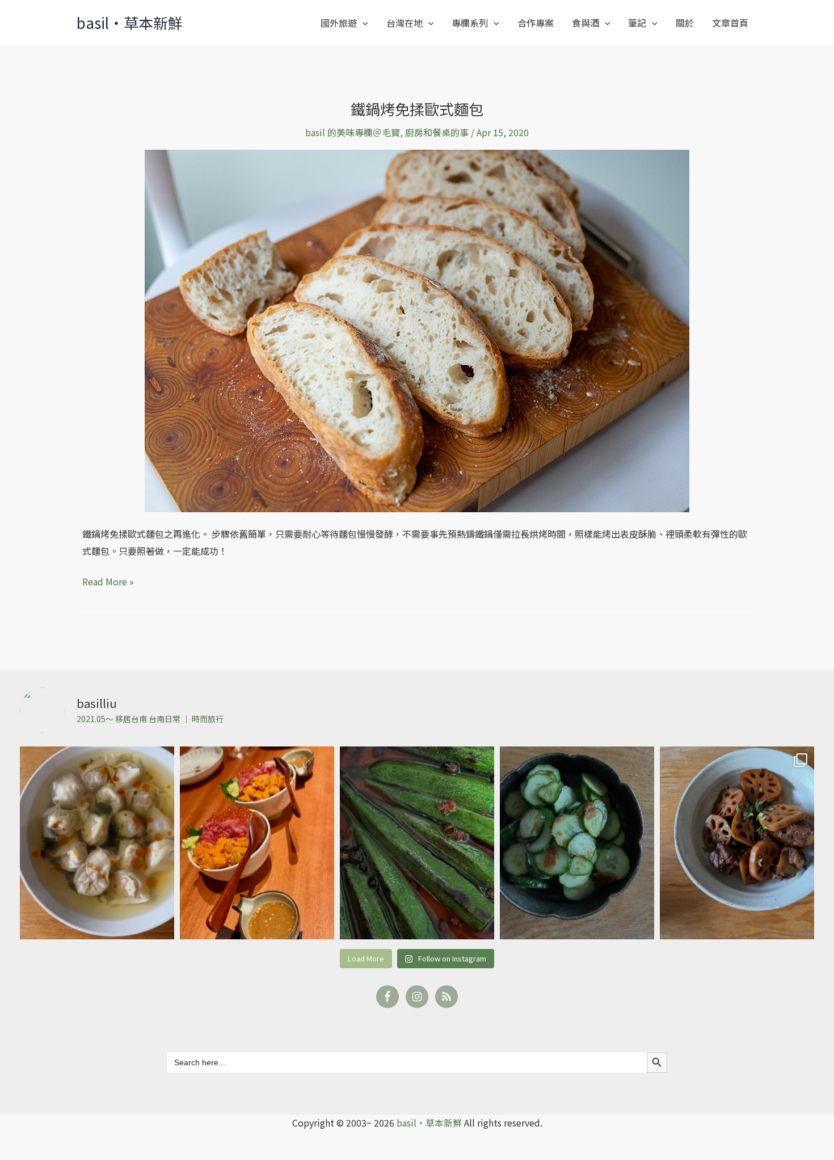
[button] (362, 22)
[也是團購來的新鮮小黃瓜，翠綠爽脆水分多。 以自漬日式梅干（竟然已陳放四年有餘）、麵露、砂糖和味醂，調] (577, 842)
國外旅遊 (339, 22)
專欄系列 (470, 22)
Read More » (108, 580)
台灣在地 (404, 22)
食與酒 (585, 22)
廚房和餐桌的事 (437, 132)
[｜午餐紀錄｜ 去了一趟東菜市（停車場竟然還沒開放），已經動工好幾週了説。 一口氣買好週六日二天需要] (97, 842)
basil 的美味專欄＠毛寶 (352, 132)
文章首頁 (730, 22)
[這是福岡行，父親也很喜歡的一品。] (257, 842)
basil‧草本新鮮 (130, 22)
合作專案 (535, 22)
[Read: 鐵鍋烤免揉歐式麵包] (417, 329)
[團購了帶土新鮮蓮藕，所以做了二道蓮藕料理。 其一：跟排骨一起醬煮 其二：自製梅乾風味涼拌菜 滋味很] (737, 842)
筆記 (637, 22)
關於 (685, 22)
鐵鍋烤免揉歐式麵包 (417, 108)
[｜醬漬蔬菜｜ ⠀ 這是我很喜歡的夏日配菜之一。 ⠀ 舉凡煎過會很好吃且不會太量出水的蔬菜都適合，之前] (417, 842)
